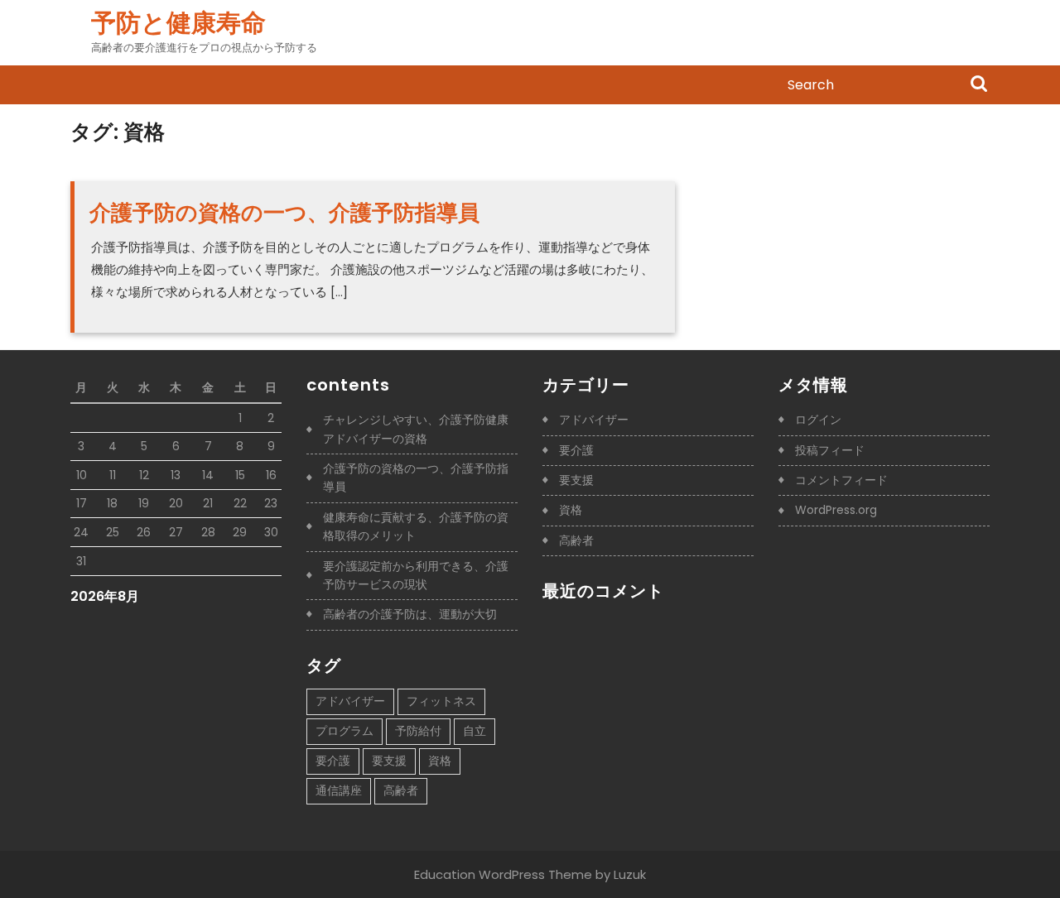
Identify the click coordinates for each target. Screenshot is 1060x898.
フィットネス (441, 701)
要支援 (389, 760)
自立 (474, 731)
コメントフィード (841, 480)
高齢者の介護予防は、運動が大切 (410, 614)
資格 (439, 760)
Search (979, 85)
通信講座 (339, 790)
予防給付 (418, 731)
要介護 (333, 760)
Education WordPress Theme (503, 874)
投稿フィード (830, 450)
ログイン (818, 419)
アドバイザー (350, 701)
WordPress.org (836, 510)
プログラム (344, 731)
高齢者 (400, 790)
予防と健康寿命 (178, 23)
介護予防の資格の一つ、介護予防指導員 (284, 213)
